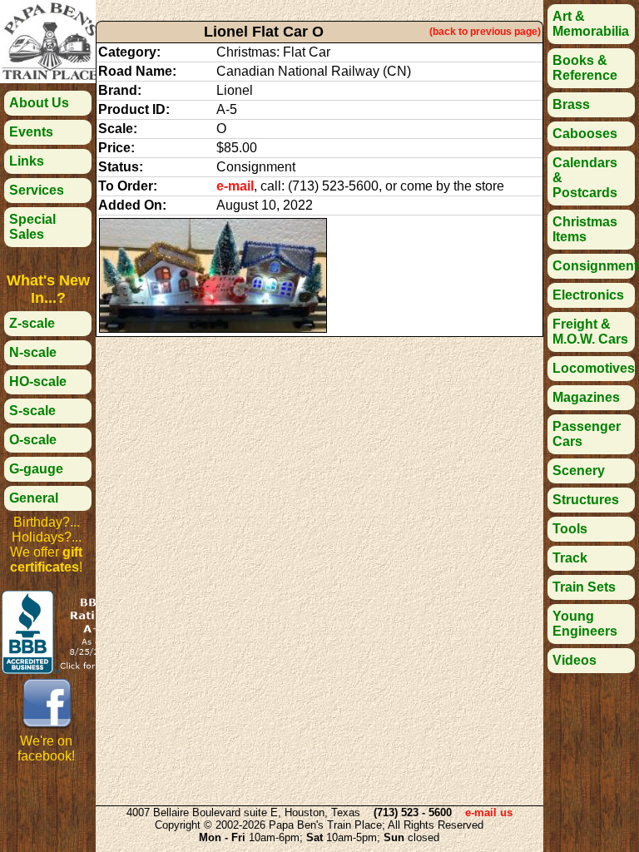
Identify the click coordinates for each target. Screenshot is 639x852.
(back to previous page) (485, 31)
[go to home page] (50, 79)
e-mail (235, 186)
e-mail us (489, 812)
